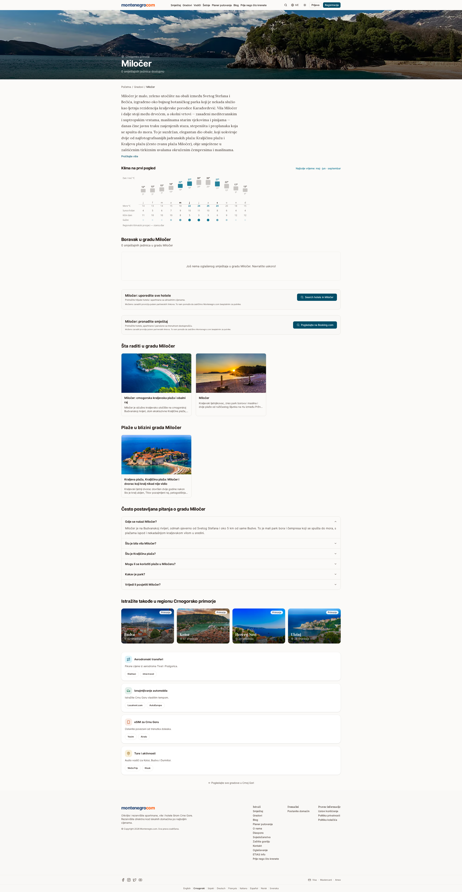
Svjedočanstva (262, 837)
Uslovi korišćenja (328, 811)
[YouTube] (140, 880)
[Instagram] (129, 880)
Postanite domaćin (298, 811)
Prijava (315, 4)
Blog (236, 5)
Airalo (144, 736)
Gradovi (187, 5)
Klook (148, 768)
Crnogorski (199, 888)
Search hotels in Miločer (319, 297)
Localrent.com (135, 705)
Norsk (264, 888)
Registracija (332, 4)
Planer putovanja (222, 5)
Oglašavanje (260, 850)
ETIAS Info (259, 854)
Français (232, 888)
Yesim (131, 736)
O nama (257, 828)
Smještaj (176, 5)
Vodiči (197, 5)
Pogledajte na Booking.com (317, 324)
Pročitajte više (129, 156)
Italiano (243, 888)
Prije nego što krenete (254, 5)
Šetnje (206, 5)
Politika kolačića (327, 819)
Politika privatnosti (329, 815)
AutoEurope (155, 705)
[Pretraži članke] (285, 5)
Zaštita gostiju (261, 841)
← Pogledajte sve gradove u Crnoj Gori (231, 782)
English (187, 888)
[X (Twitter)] (134, 880)
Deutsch (221, 888)
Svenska (274, 888)
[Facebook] (123, 880)
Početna (126, 86)
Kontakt (257, 845)
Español (254, 888)
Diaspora (258, 832)
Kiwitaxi (132, 674)
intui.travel (148, 674)
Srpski (211, 888)
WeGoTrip (133, 768)
